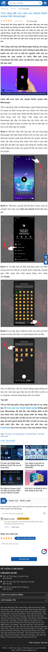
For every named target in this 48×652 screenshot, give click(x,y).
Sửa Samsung (42, 618)
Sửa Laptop (14, 624)
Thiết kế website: (34, 643)
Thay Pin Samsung (7, 618)
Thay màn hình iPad (26, 624)
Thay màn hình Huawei (14, 637)
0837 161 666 (7, 584)
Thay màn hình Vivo (30, 637)
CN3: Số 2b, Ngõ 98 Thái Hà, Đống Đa (16, 587)
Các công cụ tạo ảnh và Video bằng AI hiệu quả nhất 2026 (34, 465)
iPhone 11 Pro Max (20, 618)
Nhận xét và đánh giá (9, 534)
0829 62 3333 (7, 589)
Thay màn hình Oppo (28, 635)
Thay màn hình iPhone (18, 614)
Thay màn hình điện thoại (15, 612)
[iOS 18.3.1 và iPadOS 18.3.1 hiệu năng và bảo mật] (36, 478)
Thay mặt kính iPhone (34, 614)
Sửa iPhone (32, 618)
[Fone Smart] (3, 3)
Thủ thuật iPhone (31, 434)
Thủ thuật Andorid (18, 434)
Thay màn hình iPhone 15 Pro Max (12, 633)
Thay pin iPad (14, 628)
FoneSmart (6, 428)
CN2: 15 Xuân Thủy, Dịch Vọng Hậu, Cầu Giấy (18, 582)
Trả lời (6, 527)
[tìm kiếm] (40, 3)
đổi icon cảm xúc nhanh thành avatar (20, 408)
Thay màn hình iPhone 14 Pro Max (33, 631)
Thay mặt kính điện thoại (32, 612)
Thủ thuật (8, 434)
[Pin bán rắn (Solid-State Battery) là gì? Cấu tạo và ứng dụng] (12, 453)
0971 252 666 (7, 578)
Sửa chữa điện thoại (7, 607)
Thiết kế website (23, 620)
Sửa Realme (33, 620)
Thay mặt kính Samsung (35, 616)
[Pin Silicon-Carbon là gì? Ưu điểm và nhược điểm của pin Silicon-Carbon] (12, 478)
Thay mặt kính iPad (22, 626)
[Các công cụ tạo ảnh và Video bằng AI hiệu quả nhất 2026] (36, 453)
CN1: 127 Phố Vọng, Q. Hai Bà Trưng (15, 576)
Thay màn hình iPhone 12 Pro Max (31, 628)
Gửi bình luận (24, 559)
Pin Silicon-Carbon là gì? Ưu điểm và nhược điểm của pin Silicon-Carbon (11, 490)
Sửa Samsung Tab (34, 622)
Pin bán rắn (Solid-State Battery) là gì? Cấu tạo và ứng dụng (11, 465)
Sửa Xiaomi (5, 620)
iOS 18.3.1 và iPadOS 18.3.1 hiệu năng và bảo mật (36, 489)
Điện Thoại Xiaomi (35, 607)
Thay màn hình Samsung (17, 616)
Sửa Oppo (13, 620)
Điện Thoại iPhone (21, 607)
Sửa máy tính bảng (12, 622)
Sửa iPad (23, 622)
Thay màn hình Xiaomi (12, 635)
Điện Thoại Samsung (17, 609)
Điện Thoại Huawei (31, 609)
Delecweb (44, 643)
